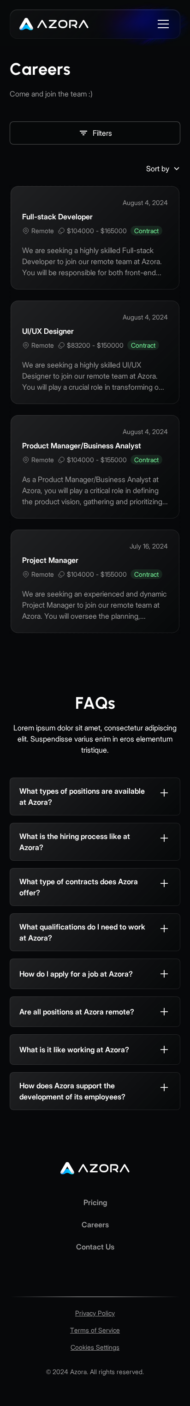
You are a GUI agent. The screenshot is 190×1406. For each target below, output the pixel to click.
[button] (161, 24)
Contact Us (95, 1246)
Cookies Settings (95, 1347)
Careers (95, 1224)
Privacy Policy (95, 1313)
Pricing (95, 1202)
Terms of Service (95, 1330)
